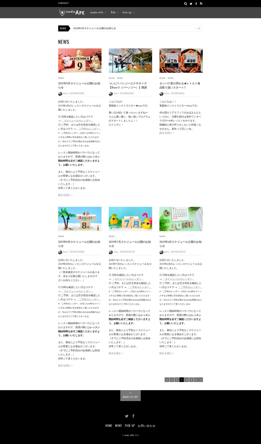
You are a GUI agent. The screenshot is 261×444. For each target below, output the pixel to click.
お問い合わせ (147, 425)
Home (108, 425)
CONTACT (63, 3)
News (61, 78)
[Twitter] (191, 3)
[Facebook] (196, 3)
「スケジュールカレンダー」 (77, 120)
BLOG (112, 78)
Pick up (126, 12)
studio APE (96, 12)
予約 (113, 12)
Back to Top (130, 397)
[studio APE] (71, 13)
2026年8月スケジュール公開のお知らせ (94, 28)
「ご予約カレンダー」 (89, 128)
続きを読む (64, 195)
